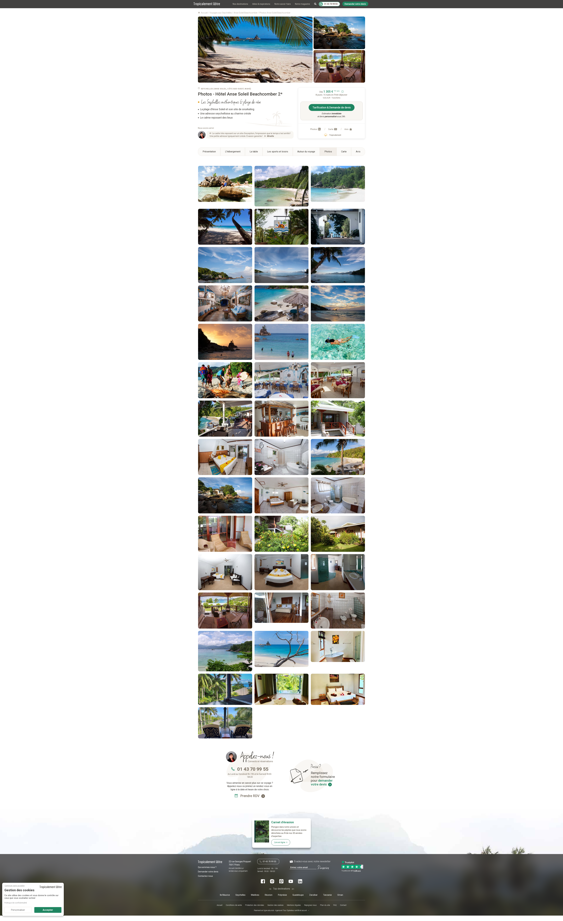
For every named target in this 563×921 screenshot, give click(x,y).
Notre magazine (302, 4)
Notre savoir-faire (282, 4)
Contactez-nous (205, 876)
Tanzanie (327, 895)
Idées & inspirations (261, 4)
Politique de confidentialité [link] (15, 903)
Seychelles (240, 895)
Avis (346, 129)
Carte (331, 129)
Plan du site (325, 905)
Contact (343, 905)
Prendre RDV (250, 796)
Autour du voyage (306, 151)
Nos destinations (240, 4)
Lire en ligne (279, 842)
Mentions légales (294, 905)
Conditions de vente (234, 905)
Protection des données (254, 905)
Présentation (209, 151)
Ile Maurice (225, 895)
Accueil (219, 905)
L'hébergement (232, 151)
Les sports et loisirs (277, 151)
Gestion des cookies (275, 905)
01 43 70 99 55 (252, 769)
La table (254, 151)
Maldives (255, 895)
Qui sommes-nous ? (207, 867)
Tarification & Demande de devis (331, 107)
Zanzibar (313, 895)
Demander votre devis (208, 871)
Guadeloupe (298, 895)
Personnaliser (18, 910)
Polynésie (282, 895)
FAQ (335, 905)
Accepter (48, 910)
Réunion (268, 895)
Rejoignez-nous (310, 905)
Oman (340, 895)
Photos (314, 129)
